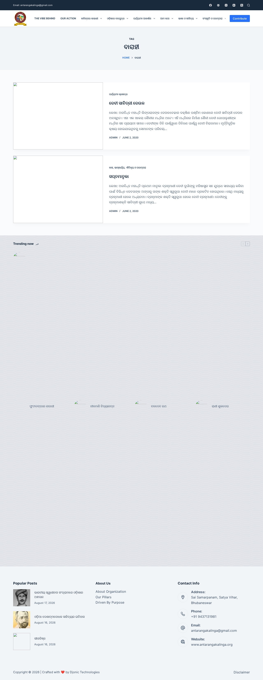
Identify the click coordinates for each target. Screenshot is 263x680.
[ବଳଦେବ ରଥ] (141, 406)
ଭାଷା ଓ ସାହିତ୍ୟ (186, 18)
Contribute (240, 18)
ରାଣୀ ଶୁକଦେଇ (221, 406)
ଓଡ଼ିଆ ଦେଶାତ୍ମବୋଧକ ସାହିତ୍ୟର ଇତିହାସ (59, 617)
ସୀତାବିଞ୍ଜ (39, 638)
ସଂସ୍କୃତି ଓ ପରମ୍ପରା (213, 18)
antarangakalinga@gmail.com (214, 630)
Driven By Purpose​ (110, 602)
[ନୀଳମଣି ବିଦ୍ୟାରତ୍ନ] (80, 406)
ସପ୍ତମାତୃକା (119, 176)
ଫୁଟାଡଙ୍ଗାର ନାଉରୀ (42, 406)
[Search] (248, 5)
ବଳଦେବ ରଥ (158, 406)
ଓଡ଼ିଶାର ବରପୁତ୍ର (116, 18)
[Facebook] (210, 5)
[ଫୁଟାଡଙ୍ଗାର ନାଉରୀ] (19, 406)
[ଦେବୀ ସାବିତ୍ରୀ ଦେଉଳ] (58, 116)
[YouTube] (234, 5)
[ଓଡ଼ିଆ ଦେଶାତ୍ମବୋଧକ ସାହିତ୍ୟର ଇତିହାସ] (21, 619)
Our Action (68, 18)
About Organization (111, 591)
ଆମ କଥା (165, 18)
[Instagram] (226, 5)
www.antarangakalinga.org (212, 644)
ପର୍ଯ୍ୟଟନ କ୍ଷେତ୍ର (118, 94)
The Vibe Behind (44, 18)
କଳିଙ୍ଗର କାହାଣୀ (89, 18)
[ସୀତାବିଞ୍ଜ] (21, 641)
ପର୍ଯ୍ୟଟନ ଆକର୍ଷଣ (142, 18)
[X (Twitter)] (241, 5)
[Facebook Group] (218, 5)
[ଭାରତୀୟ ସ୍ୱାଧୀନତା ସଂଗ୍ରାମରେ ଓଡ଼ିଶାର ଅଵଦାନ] (21, 597)
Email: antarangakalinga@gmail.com (33, 5)
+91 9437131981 (203, 616)
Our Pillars (103, 597)
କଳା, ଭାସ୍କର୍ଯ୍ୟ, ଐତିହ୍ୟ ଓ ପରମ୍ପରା (127, 167)
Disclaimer (242, 672)
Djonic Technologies (85, 672)
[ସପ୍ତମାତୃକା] (58, 189)
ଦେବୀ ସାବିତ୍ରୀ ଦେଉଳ (126, 103)
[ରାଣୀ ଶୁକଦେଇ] (201, 406)
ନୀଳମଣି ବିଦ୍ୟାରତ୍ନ (102, 406)
